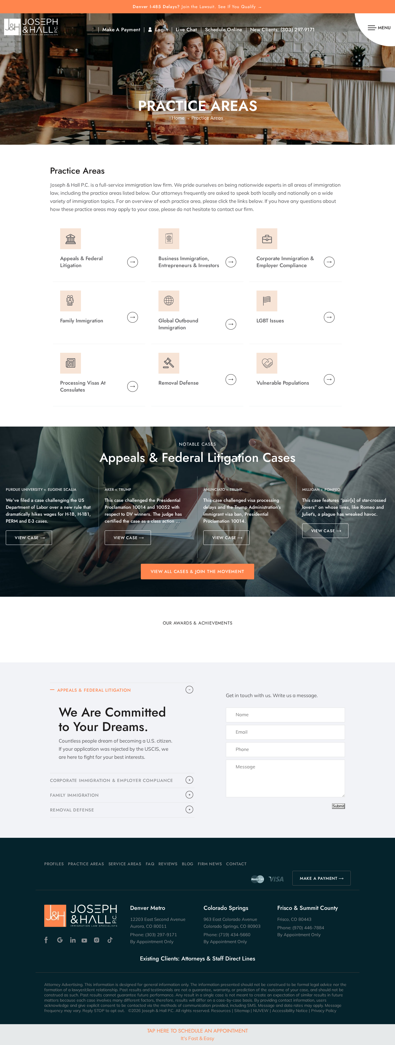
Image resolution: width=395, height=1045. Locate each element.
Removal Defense (178, 382)
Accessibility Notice (290, 1010)
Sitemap (242, 1010)
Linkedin (72, 940)
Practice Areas (86, 864)
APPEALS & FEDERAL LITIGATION (94, 690)
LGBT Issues (270, 320)
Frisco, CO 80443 (294, 919)
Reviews (168, 864)
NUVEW (261, 1010)
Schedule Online (223, 29)
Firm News (210, 864)
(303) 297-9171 (297, 29)
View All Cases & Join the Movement (197, 571)
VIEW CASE (27, 538)
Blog (187, 864)
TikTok (109, 940)
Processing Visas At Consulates (83, 386)
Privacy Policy (323, 1010)
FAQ (150, 864)
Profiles (54, 864)
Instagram (97, 940)
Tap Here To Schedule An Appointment (197, 1034)
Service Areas (124, 864)
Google (60, 940)
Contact (236, 864)
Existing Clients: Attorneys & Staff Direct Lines (197, 958)
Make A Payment (121, 29)
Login (161, 29)
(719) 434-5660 (234, 934)
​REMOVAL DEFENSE (72, 810)
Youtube (85, 940)
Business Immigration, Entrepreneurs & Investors (188, 262)
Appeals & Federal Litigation (81, 262)
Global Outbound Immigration (178, 324)
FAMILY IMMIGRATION (74, 795)
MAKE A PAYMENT (318, 878)
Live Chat (186, 29)
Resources (221, 1010)
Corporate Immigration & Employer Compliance (285, 262)
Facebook (47, 940)
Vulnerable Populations (282, 382)
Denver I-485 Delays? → (197, 7)
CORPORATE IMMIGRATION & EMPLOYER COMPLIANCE (111, 780)
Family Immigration (81, 320)
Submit (338, 806)
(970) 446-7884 (308, 927)
